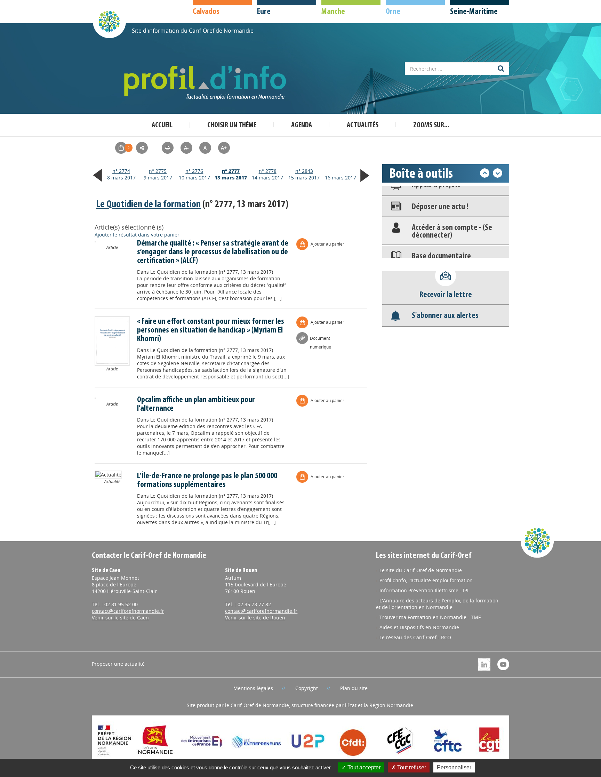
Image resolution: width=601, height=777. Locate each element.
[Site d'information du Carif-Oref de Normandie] (109, 21)
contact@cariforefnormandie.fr (128, 611)
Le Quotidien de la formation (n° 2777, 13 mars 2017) (211, 272)
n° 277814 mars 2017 (267, 174)
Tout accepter (363, 767)
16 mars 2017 (340, 177)
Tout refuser (411, 767)
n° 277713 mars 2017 (231, 174)
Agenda (301, 125)
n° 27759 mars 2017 (158, 174)
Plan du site (354, 688)
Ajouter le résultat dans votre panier (137, 234)
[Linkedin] (484, 663)
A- (186, 147)
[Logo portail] (207, 83)
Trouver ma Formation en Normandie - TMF (430, 617)
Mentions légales (253, 688)
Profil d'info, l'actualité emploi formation (426, 580)
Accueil (162, 125)
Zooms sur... (431, 125)
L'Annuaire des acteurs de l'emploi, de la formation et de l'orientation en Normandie (437, 603)
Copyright (306, 688)
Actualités (362, 125)
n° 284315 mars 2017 (304, 174)
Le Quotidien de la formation (148, 204)
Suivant (497, 173)
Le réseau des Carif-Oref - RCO (415, 637)
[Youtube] (503, 663)
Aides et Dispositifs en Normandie (419, 627)
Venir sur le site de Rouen (255, 617)
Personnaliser (454, 767)
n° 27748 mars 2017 (121, 174)
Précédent (484, 173)
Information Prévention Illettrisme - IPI (423, 590)
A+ (224, 147)
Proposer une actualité (118, 663)
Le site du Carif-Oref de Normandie (420, 570)
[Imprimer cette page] (168, 147)
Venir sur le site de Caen (120, 617)
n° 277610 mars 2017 (194, 174)
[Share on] (142, 148)
